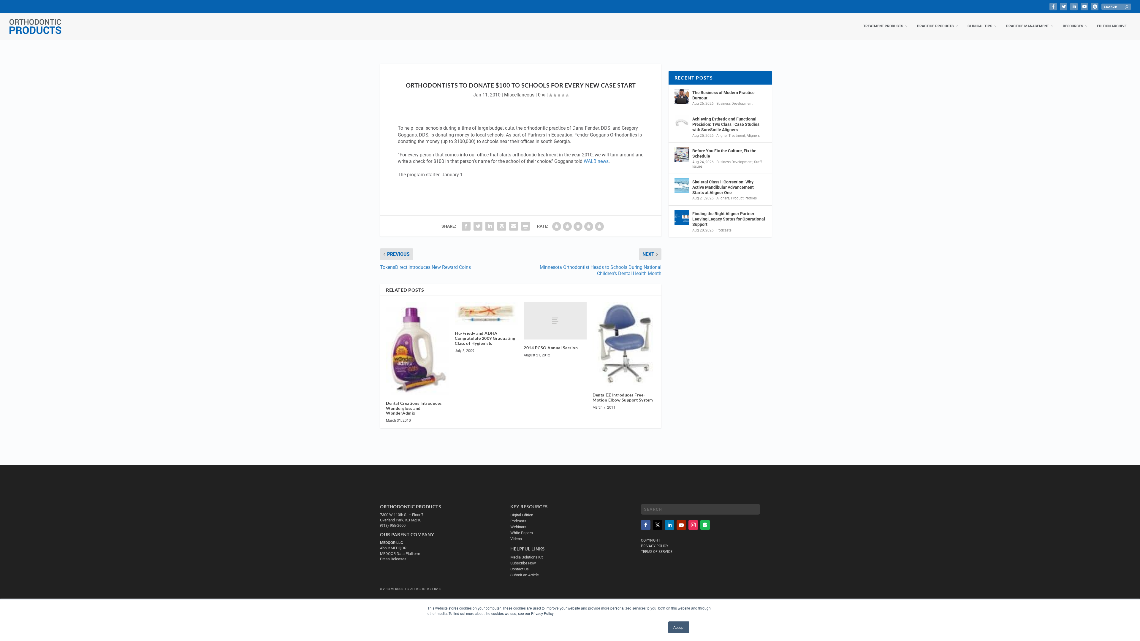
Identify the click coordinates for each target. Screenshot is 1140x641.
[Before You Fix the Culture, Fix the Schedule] (681, 154)
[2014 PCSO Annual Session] (555, 320)
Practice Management (1027, 26)
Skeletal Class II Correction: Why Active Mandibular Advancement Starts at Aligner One (723, 187)
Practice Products (935, 26)
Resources (1073, 26)
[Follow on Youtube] (681, 525)
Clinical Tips (980, 26)
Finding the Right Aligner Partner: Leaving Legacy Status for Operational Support (728, 219)
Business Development (734, 103)
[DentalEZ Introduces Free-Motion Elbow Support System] (624, 344)
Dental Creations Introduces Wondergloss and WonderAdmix (414, 408)
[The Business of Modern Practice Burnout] (681, 96)
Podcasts (724, 230)
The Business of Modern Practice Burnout (723, 95)
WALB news (596, 161)
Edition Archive (1112, 26)
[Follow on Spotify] (705, 525)
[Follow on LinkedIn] (669, 525)
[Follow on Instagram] (693, 525)
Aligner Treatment (730, 136)
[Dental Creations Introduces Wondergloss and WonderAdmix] (417, 348)
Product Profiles (744, 198)
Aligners (753, 136)
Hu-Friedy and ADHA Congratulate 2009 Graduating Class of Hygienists (485, 338)
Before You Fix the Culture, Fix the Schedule (724, 153)
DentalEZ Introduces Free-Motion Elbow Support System (623, 397)
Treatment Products (883, 26)
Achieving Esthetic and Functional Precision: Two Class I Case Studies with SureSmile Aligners (725, 124)
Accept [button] (678, 627)
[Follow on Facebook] (645, 525)
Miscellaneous (519, 95)
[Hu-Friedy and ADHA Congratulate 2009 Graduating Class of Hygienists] (486, 313)
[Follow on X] (657, 525)
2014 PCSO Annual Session (551, 347)
